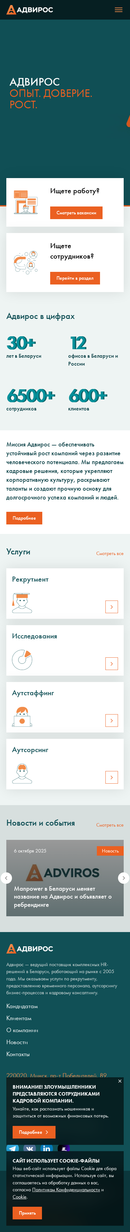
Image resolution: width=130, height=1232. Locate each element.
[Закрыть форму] (119, 1081)
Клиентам (19, 1018)
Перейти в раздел (75, 278)
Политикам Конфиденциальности (66, 1190)
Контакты (18, 1054)
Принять (27, 1213)
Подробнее (24, 518)
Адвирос (29, 10)
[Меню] (119, 10)
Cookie (20, 1197)
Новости (17, 1042)
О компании (22, 1030)
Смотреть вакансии (76, 213)
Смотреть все (110, 553)
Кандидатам (22, 1006)
